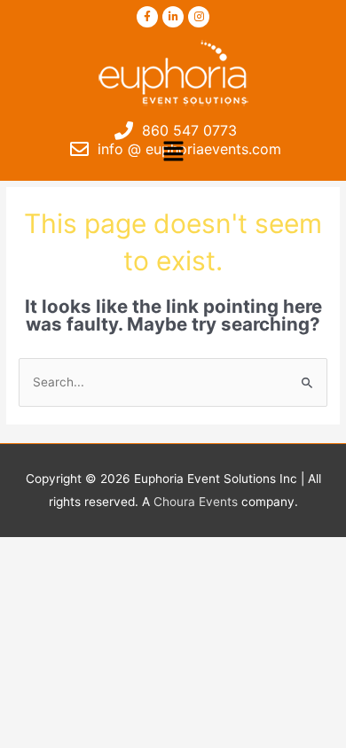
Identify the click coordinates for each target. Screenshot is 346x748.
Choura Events (195, 502)
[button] (173, 152)
